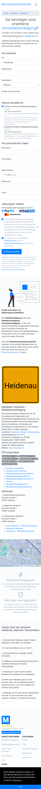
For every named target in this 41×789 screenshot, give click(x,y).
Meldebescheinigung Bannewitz (19, 487)
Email (4, 192)
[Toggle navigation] (36, 4)
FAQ (3, 760)
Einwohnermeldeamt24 (11, 352)
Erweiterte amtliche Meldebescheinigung (21, 128)
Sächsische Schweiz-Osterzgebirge (24, 432)
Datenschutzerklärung (13, 243)
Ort (3, 58)
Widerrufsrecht (10, 241)
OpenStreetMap (29, 566)
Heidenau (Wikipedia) (15, 468)
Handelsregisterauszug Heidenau (19, 473)
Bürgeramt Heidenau (14, 528)
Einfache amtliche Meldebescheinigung (20, 107)
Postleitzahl (6, 69)
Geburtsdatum (8, 170)
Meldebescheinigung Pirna (17, 484)
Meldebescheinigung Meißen (18, 476)
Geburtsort (6, 181)
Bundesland (6, 80)
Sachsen (20, 435)
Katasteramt (7, 756)
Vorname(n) (6, 159)
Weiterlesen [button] (17, 780)
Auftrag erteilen (11, 251)
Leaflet (21, 566)
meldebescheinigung (16, 4)
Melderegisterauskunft (11, 744)
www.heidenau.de (16, 448)
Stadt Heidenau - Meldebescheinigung (22, 526)
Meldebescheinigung (10, 740)
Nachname (6, 148)
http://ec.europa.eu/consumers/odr (13, 270)
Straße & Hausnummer (11, 91)
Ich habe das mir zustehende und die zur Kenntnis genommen (18, 242)
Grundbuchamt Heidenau (16, 471)
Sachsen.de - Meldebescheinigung (20, 531)
